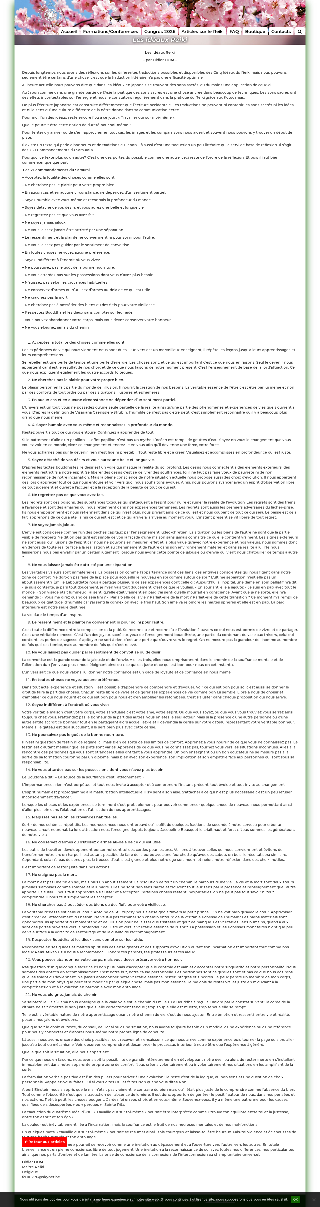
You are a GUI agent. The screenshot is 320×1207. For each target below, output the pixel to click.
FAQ (234, 31)
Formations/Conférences (110, 31)
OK (295, 1199)
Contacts (281, 31)
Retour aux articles (46, 1142)
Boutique (255, 31)
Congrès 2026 (160, 31)
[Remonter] (311, 1143)
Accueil (69, 31)
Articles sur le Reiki (203, 31)
